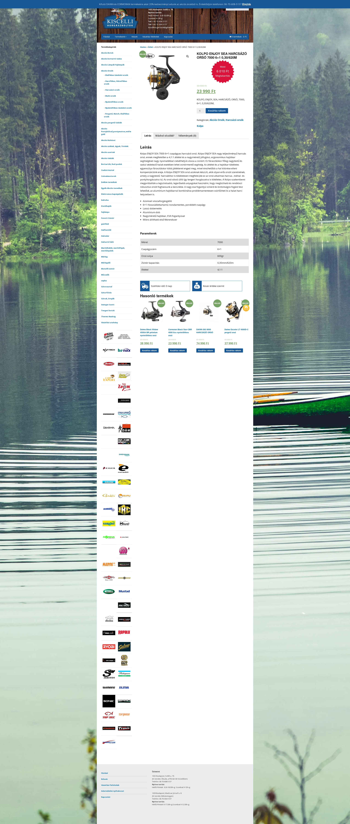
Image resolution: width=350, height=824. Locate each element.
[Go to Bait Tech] (109, 355)
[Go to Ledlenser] (124, 543)
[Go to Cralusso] (124, 420)
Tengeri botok (108, 310)
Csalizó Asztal (107, 170)
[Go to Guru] (124, 501)
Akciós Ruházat (108, 140)
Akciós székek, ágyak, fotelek (114, 146)
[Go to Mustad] (124, 597)
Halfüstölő (106, 230)
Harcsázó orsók (112, 90)
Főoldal (106, 36)
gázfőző (105, 224)
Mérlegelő (105, 262)
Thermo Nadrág (108, 316)
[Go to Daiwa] (109, 433)
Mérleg (104, 256)
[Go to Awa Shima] (124, 342)
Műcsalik (105, 274)
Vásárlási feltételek (150, 36)
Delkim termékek (109, 182)
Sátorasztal (106, 286)
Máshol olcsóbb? (164, 135)
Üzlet (150, 47)
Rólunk (135, 36)
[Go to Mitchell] (109, 597)
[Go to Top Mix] (109, 720)
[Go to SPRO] (124, 707)
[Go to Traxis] (124, 734)
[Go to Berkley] (109, 369)
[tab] (148, 135)
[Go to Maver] (124, 570)
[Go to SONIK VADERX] (109, 706)
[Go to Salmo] (124, 652)
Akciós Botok (107, 53)
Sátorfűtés (106, 292)
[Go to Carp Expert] (109, 383)
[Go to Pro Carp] (124, 625)
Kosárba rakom (217, 110)
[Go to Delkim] (124, 447)
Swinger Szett (107, 304)
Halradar (105, 236)
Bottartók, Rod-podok (111, 164)
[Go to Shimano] (109, 693)
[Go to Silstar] (124, 693)
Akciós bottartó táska (111, 58)
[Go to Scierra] (109, 679)
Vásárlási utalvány (109, 322)
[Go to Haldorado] (109, 515)
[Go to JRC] (124, 515)
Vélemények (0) (187, 135)
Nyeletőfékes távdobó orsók (118, 108)
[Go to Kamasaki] (109, 529)
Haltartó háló (107, 242)
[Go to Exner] (124, 487)
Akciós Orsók (107, 70)
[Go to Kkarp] (124, 529)
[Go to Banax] (124, 355)
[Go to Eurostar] (109, 487)
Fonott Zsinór (107, 218)
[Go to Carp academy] (124, 370)
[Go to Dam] (124, 433)
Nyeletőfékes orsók (114, 102)
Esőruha (105, 200)
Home (143, 47)
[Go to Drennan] (124, 460)
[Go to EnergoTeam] (124, 474)
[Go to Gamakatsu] (109, 501)
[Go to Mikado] (109, 583)
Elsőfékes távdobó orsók (116, 75)
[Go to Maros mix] (109, 570)
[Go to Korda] (109, 543)
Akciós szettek (108, 152)
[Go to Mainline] (124, 556)
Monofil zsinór (108, 268)
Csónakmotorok (108, 176)
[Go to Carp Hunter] (124, 379)
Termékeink (120, 36)
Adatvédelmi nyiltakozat (112, 791)
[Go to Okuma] (109, 624)
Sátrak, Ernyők (107, 298)
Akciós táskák (107, 158)
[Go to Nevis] (124, 611)
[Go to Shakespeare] (124, 679)
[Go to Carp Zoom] (124, 393)
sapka (104, 280)
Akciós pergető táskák (111, 122)
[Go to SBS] (124, 666)
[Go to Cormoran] (109, 420)
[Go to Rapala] (124, 638)
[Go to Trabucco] (109, 734)
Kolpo (200, 126)
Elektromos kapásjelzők (112, 194)
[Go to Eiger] (109, 474)
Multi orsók (110, 96)
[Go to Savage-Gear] (109, 666)
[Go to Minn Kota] (124, 583)
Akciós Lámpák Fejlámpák (112, 64)
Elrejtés (246, 4)
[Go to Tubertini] (109, 747)
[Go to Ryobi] (109, 652)
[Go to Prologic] (109, 638)
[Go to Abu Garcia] (109, 342)
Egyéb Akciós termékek (111, 188)
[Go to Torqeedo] (124, 720)
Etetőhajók (106, 206)
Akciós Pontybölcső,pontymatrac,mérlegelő (116, 131)
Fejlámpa (105, 212)
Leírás (147, 135)
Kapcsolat (168, 36)
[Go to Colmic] (124, 406)
